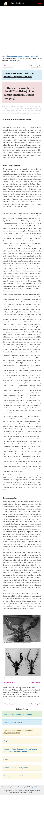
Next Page (35, 66)
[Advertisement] (22, 30)
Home (4, 56)
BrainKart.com (17, 3)
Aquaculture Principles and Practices (22, 56)
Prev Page (9, 66)
